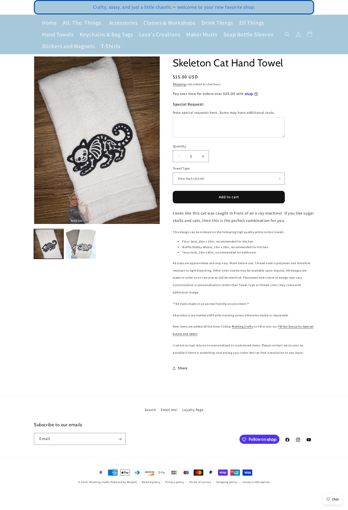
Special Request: (189, 104)
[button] (287, 34)
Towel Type (181, 168)
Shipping (179, 84)
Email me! (169, 409)
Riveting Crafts (242, 326)
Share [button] (183, 368)
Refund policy (151, 482)
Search (150, 409)
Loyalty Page (192, 409)
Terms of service (200, 482)
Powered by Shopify (123, 482)
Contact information (256, 482)
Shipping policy (226, 482)
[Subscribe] (119, 439)
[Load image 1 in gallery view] (48, 244)
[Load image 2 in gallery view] (81, 244)
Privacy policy (174, 482)
